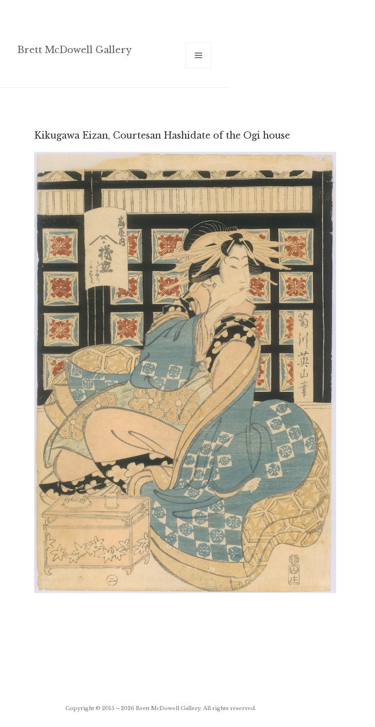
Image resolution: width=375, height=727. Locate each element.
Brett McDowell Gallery (74, 49)
